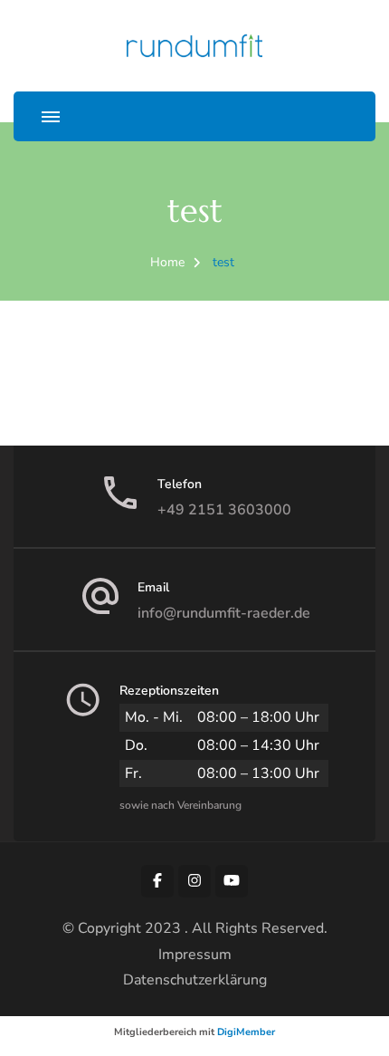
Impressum (195, 955)
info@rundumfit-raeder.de (224, 613)
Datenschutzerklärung (195, 980)
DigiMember (246, 1032)
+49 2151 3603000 (224, 510)
